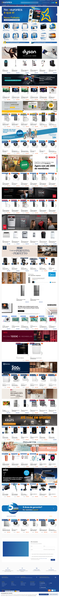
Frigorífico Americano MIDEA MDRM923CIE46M (34, 300)
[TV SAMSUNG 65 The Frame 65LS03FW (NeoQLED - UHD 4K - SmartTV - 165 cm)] (52, 319)
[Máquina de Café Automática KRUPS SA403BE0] (52, 430)
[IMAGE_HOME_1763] (29, 15)
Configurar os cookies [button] (31, 595)
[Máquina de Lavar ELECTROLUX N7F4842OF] (24, 377)
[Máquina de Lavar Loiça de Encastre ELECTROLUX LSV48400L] (6, 377)
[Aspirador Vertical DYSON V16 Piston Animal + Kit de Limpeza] (43, 63)
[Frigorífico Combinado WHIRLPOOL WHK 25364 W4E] (24, 117)
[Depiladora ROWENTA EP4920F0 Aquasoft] (6, 457)
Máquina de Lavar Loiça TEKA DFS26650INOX (24, 242)
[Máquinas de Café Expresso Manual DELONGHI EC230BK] (15, 261)
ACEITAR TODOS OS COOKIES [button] (44, 594)
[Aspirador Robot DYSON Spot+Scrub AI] (52, 63)
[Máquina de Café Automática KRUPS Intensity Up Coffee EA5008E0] (15, 430)
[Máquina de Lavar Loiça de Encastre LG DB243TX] (52, 403)
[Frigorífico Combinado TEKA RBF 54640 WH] (24, 203)
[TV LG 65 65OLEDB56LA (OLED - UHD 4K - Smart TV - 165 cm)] (6, 403)
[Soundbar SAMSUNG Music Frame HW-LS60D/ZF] (6, 319)
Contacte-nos (43, 587)
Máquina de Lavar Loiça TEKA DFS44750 (34, 242)
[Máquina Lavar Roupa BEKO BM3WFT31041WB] (24, 144)
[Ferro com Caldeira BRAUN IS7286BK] (6, 487)
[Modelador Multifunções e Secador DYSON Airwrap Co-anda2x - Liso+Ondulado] (24, 63)
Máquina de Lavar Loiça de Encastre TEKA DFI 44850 (43, 242)
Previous (2, 15)
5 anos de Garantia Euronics (32, 5)
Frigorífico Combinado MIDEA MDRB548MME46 (20, 300)
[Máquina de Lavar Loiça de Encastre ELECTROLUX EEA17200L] (52, 377)
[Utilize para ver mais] (6, 27)
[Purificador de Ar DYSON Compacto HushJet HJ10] (6, 63)
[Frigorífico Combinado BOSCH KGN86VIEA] (34, 176)
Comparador (55, 0)
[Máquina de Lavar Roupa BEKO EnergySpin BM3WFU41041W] (15, 144)
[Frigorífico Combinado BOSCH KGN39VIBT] (6, 176)
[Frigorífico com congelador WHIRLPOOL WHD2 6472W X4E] (52, 117)
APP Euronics (39, 5)
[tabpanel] (29, 15)
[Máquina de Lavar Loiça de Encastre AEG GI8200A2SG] (36, 348)
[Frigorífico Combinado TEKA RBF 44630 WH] (6, 203)
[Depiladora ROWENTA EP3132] (52, 457)
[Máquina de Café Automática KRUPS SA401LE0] (6, 430)
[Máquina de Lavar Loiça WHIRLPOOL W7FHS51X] (6, 522)
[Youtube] (17, 577)
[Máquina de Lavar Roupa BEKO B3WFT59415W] (43, 144)
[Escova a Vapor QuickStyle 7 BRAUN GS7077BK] (24, 487)
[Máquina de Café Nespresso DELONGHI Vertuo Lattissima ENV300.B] (43, 261)
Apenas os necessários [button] (53, 594)
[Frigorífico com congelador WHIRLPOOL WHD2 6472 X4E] (43, 117)
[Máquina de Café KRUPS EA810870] (34, 430)
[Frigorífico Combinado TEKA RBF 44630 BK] (52, 203)
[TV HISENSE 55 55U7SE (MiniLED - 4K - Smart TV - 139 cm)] (15, 90)
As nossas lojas (48, 0)
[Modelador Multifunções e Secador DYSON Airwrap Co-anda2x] (34, 63)
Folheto (26, 5)
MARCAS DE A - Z (45, 5)
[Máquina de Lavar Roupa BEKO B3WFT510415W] (34, 144)
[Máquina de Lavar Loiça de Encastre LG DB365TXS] (43, 403)
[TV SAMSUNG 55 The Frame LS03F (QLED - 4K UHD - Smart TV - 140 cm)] (43, 319)
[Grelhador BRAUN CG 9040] (52, 487)
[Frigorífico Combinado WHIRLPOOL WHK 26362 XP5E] (15, 117)
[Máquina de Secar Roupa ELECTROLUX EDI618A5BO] (15, 377)
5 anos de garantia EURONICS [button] (11, 516)
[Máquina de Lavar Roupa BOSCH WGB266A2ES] (15, 176)
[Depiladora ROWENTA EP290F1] (43, 457)
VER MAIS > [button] (50, 516)
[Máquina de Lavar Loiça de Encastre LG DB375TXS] (34, 403)
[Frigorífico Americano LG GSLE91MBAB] (15, 403)
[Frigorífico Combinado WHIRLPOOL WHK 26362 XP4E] (6, 117)
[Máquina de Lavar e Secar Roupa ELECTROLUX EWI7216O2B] (43, 377)
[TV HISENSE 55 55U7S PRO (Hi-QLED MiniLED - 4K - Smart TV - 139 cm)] (43, 90)
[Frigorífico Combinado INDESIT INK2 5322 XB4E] (34, 522)
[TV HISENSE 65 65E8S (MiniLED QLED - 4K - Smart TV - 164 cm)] (24, 90)
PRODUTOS (4, 5)
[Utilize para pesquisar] (37, 3)
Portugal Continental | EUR (42, 0)
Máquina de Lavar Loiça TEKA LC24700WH (6, 242)
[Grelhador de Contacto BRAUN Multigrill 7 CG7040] (43, 487)
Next (56, 15)
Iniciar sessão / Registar (46, 2)
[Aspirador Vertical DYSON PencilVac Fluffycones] (15, 63)
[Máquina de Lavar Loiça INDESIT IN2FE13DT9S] (43, 522)
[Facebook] (15, 577)
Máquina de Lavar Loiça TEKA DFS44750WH (52, 242)
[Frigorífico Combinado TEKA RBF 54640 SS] (43, 203)
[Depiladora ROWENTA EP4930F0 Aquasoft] (15, 457)
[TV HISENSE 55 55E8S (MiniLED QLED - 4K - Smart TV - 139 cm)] (6, 90)
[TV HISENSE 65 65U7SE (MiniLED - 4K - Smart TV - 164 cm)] (34, 90)
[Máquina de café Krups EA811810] (24, 430)
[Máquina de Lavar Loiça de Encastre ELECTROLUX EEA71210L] (34, 377)
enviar (53, 559)
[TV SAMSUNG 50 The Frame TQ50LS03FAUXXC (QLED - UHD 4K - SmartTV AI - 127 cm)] (34, 319)
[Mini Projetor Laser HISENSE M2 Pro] (52, 90)
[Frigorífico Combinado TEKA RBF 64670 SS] (15, 203)
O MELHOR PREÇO (20, 5)
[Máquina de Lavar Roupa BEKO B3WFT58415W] (6, 144)
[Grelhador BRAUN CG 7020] (34, 487)
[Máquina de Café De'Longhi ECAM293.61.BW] (52, 261)
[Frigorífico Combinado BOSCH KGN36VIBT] (52, 176)
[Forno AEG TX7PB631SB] (22, 348)
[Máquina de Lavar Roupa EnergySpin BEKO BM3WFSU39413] (52, 144)
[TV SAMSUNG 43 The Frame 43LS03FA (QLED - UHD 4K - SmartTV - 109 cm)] (24, 319)
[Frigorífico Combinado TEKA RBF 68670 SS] (34, 203)
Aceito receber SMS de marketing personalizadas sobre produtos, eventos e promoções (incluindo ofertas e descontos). (42, 556)
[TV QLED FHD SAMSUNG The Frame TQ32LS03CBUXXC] (15, 319)
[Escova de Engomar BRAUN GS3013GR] (15, 487)
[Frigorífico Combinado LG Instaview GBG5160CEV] (24, 403)
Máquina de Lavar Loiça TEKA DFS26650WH (15, 242)
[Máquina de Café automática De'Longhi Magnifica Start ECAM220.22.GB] (6, 261)
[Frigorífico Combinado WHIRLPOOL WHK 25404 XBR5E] (34, 117)
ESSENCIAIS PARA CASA (12, 5)
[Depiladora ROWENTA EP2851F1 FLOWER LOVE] (34, 457)
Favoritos (52, 0)
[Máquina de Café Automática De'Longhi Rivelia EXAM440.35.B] (24, 261)
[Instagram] (18, 577)
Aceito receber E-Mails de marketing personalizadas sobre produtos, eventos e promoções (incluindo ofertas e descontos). (42, 554)
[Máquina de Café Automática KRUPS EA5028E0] (43, 430)
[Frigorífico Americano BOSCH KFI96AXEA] (24, 176)
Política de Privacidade (44, 558)
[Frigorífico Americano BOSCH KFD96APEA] (43, 176)
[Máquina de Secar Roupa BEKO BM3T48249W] (24, 522)
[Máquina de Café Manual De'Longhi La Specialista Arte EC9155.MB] (34, 261)
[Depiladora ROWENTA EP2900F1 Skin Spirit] (24, 457)
